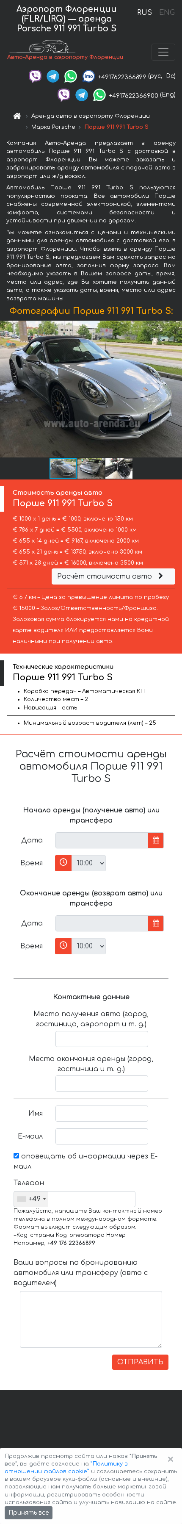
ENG (166, 13)
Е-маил (30, 1136)
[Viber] (35, 76)
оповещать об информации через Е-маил (85, 1161)
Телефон (29, 1183)
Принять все (28, 1513)
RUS (144, 13)
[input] (101, 840)
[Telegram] (53, 76)
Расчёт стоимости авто (105, 576)
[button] (91, 468)
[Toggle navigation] (163, 52)
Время (31, 863)
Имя (35, 1113)
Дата (32, 840)
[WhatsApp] (71, 76)
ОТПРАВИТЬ (140, 1362)
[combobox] (31, 1199)
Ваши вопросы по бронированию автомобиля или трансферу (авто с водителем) (81, 1273)
